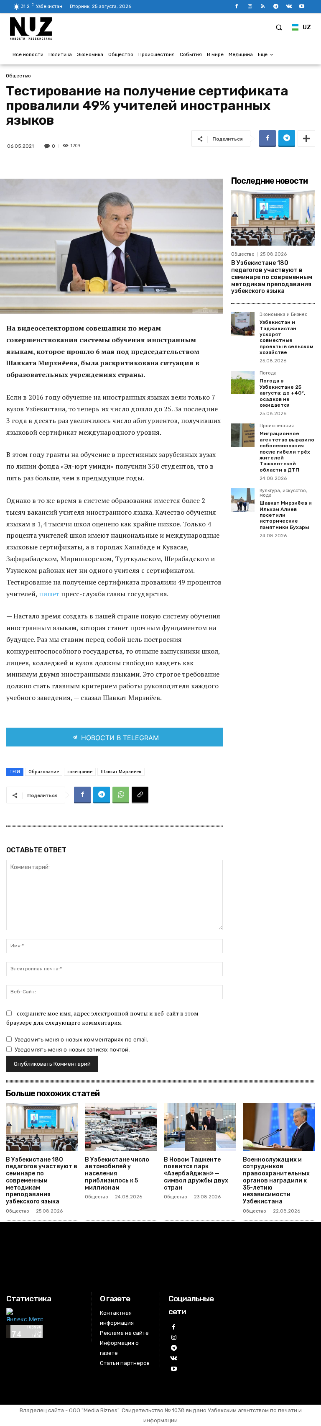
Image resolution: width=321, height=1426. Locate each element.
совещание (79, 772)
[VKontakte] (289, 6)
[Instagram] (249, 6)
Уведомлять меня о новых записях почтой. (72, 1049)
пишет (50, 593)
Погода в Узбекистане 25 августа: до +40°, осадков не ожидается (282, 393)
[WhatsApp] (120, 795)
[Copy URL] (140, 795)
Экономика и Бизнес (283, 314)
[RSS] (262, 6)
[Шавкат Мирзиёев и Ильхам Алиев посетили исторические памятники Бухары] (243, 500)
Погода (268, 373)
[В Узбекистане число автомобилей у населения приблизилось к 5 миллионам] (121, 1127)
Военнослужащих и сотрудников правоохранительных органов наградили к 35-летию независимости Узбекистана (276, 1180)
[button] (279, 27)
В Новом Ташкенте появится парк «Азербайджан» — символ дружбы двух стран (196, 1173)
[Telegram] (275, 6)
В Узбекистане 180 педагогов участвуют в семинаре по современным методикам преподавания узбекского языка (271, 277)
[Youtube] (302, 6)
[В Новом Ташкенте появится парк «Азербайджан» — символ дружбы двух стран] (200, 1127)
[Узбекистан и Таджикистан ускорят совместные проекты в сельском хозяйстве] (243, 324)
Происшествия (277, 425)
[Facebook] (236, 6)
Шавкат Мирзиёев (121, 772)
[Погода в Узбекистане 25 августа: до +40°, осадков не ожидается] (243, 382)
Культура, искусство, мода (283, 493)
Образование (43, 772)
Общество (18, 75)
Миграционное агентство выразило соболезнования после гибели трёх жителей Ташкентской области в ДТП (287, 451)
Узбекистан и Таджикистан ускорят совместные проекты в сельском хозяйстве (286, 337)
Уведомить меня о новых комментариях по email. (81, 1039)
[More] (306, 138)
